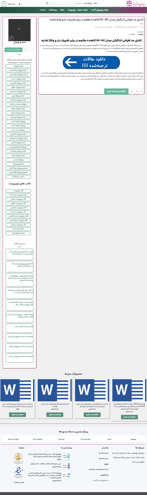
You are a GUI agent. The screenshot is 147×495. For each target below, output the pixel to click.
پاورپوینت (72, 10)
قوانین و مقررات (19, 482)
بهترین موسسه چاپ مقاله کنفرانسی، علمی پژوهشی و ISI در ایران (20, 303)
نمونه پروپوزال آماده (99, 10)
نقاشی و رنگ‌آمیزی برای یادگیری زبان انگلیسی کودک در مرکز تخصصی (21, 253)
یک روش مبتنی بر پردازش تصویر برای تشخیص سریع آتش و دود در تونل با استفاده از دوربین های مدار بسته (17, 405)
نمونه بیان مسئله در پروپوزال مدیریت (20, 356)
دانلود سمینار (82, 10)
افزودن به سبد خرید (116, 91)
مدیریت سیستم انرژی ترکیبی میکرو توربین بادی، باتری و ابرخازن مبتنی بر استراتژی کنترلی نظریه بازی (92, 405)
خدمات (43, 10)
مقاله (62, 10)
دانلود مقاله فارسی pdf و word (126, 27)
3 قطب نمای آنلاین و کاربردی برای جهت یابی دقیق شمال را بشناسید (20, 291)
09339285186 (103, 459)
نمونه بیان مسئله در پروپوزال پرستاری (20, 336)
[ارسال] (47, 3)
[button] (19, 4)
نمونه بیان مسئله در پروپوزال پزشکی (21, 346)
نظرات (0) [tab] (131, 34)
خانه (95, 3)
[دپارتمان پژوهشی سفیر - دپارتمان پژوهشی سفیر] (122, 3)
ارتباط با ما (88, 3)
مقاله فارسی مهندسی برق (103, 27)
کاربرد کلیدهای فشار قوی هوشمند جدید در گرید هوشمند (55, 405)
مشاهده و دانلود (129, 417)
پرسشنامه (53, 10)
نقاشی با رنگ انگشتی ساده (24, 326)
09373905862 (103, 453)
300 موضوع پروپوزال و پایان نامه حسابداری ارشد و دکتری (22, 265)
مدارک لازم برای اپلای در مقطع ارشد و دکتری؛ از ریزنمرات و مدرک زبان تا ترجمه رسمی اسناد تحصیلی (20, 278)
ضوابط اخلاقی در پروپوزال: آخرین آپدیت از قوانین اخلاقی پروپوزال (19, 315)
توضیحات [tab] (140, 34)
